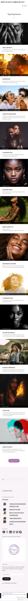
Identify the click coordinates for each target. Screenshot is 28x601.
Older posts (14, 460)
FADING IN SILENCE (7, 447)
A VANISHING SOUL (7, 152)
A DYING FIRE (5, 410)
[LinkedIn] (10, 532)
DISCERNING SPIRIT (7, 189)
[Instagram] (13, 532)
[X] (7, 532)
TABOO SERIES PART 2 (15, 518)
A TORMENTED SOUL (7, 298)
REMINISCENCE (6, 79)
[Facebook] (3, 532)
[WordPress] (17, 532)
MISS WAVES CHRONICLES (12, 2)
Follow (6, 578)
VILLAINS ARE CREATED (8, 332)
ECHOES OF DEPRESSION (8, 367)
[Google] (20, 532)
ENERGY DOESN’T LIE (7, 227)
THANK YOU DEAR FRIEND (9, 114)
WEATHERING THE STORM (9, 263)
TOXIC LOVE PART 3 (7, 47)
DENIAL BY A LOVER (14, 509)
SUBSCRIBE (4, 564)
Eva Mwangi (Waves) (7, 490)
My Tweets (5, 499)
